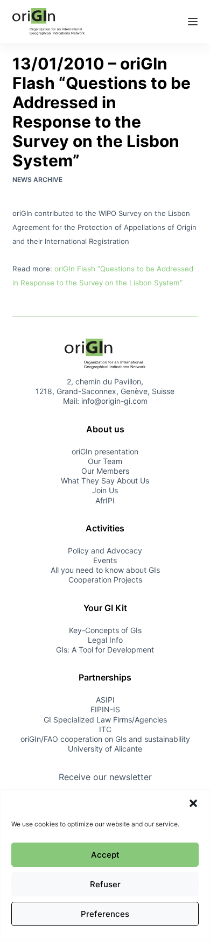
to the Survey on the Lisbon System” (120, 282)
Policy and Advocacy (105, 550)
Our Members (105, 470)
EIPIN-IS (105, 709)
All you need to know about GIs (105, 569)
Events (105, 560)
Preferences (105, 914)
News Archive (37, 180)
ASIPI (105, 699)
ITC (105, 729)
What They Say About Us (105, 480)
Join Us (105, 490)
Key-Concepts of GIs (105, 630)
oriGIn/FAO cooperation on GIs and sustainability (105, 738)
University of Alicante (105, 748)
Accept (105, 855)
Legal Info (105, 639)
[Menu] (193, 21)
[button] (193, 803)
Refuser (105, 884)
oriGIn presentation (105, 451)
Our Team (105, 461)
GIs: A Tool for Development (105, 649)
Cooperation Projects (105, 579)
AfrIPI (105, 500)
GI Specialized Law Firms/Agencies (105, 719)
